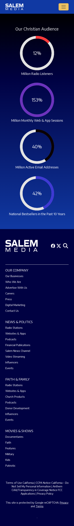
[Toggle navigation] (64, 6)
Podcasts (10, 339)
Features (10, 448)
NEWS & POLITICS (19, 322)
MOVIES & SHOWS (19, 431)
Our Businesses (14, 276)
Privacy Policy (45, 493)
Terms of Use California (20, 482)
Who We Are (13, 281)
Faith (8, 442)
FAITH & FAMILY (17, 379)
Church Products (15, 396)
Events (9, 368)
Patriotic (10, 465)
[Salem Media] (14, 7)
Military (9, 454)
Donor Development (17, 408)
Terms (39, 506)
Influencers (11, 362)
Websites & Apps (15, 333)
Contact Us (12, 310)
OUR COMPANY (16, 270)
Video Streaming (15, 356)
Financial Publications (17, 345)
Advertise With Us (16, 287)
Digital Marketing (15, 305)
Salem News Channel (17, 350)
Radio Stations (14, 327)
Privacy (64, 502)
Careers (9, 293)
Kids (7, 459)
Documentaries (14, 436)
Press (8, 299)
